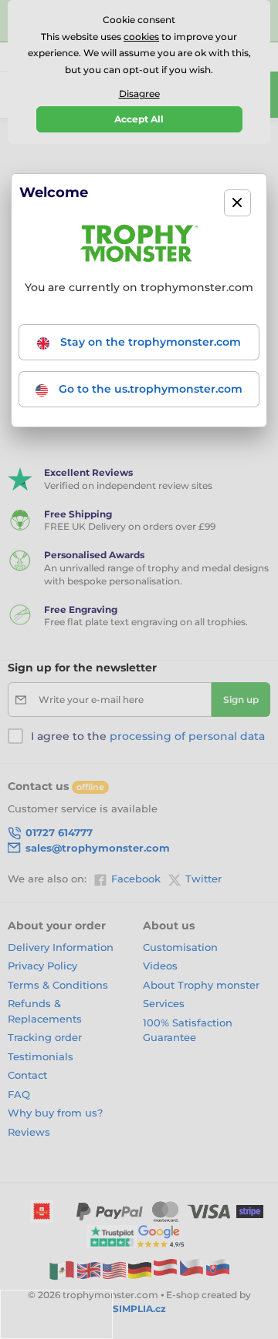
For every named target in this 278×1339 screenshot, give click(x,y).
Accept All (139, 119)
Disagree (139, 93)
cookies (141, 36)
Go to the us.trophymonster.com (149, 389)
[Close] (237, 202)
